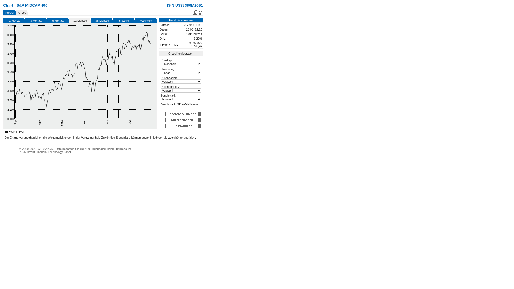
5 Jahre (124, 20)
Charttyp (166, 60)
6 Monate (58, 20)
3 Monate (36, 20)
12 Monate (80, 20)
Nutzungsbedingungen (99, 148)
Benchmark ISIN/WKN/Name (179, 104)
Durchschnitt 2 (170, 86)
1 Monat (14, 20)
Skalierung (167, 69)
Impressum (123, 148)
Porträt (9, 12)
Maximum (146, 20)
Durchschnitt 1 (170, 77)
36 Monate (102, 20)
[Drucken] (195, 14)
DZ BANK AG (45, 148)
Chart (22, 12)
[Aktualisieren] (200, 14)
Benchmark (168, 95)
